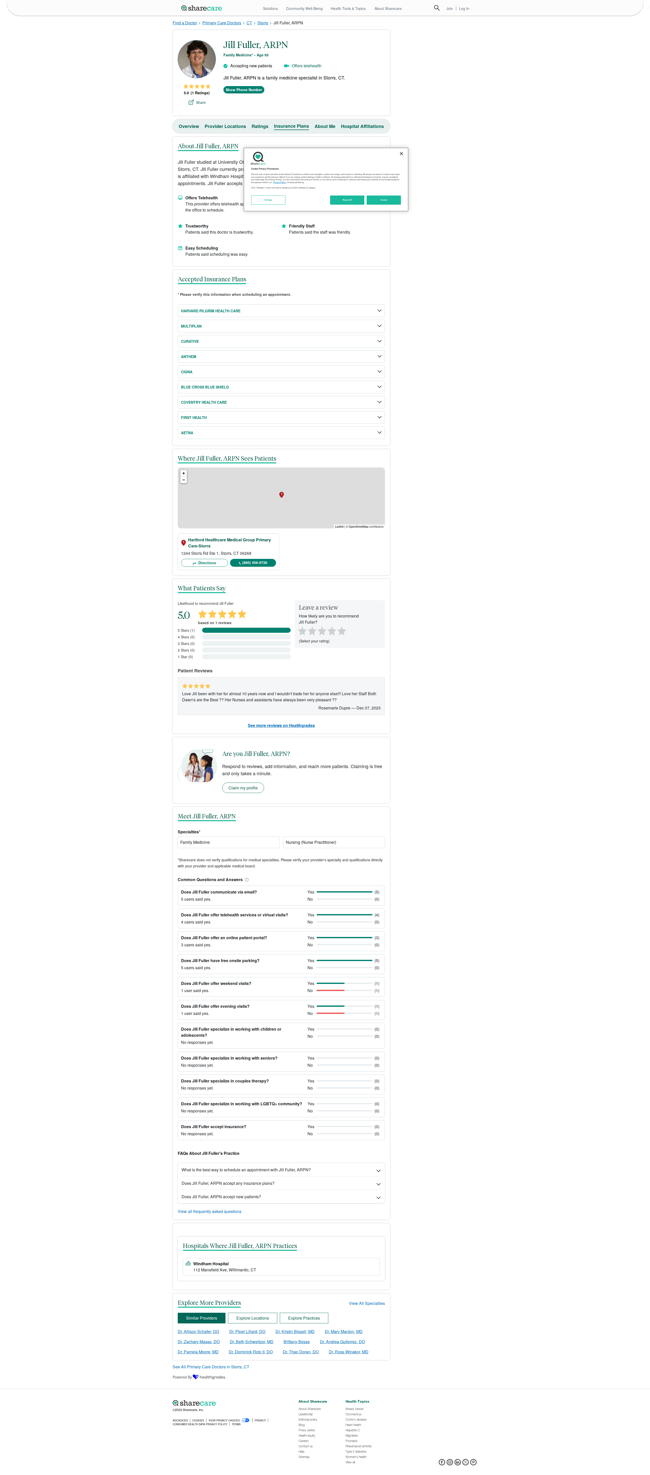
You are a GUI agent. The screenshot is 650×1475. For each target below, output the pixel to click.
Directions (206, 562)
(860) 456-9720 (254, 562)
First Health (194, 417)
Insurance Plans (291, 126)
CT (249, 23)
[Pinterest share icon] (473, 1464)
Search (437, 8)
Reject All (347, 200)
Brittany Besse (297, 1341)
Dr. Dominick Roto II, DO (251, 1352)
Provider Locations (225, 126)
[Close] (401, 153)
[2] (311, 630)
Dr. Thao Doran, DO (301, 1352)
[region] (326, 180)
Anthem (188, 356)
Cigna (186, 371)
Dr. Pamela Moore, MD (198, 1352)
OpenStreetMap (358, 526)
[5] (342, 630)
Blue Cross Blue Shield (205, 387)
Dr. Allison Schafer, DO (198, 1331)
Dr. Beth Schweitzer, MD (251, 1341)
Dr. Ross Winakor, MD (348, 1352)
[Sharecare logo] (228, 1403)
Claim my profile (243, 788)
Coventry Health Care (204, 402)
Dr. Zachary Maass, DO (199, 1341)
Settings (268, 200)
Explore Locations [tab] (252, 1318)
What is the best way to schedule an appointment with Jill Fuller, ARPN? (246, 1170)
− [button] (183, 479)
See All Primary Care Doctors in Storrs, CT (211, 1367)
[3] (322, 630)
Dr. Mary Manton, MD (344, 1331)
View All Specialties (367, 1303)
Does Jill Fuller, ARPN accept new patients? (221, 1197)
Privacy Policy (279, 182)
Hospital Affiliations (362, 126)
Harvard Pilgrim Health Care (210, 310)
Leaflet (339, 526)
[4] (332, 630)
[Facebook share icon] (442, 1464)
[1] (301, 630)
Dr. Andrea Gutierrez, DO (342, 1341)
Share (201, 102)
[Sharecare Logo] (202, 8)
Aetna (187, 432)
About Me (325, 126)
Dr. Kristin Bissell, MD (295, 1331)
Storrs (262, 23)
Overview (189, 126)
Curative (190, 341)
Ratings (260, 126)
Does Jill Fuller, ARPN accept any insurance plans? (228, 1183)
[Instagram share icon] (450, 1464)
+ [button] (183, 473)
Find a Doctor (185, 23)
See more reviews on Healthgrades (281, 725)
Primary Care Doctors (221, 23)
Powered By (182, 1377)
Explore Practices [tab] (304, 1318)
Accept (384, 200)
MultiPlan (191, 326)
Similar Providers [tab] (201, 1318)
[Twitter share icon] (465, 1464)
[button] (246, 879)
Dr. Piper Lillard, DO (247, 1331)
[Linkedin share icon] (458, 1464)
